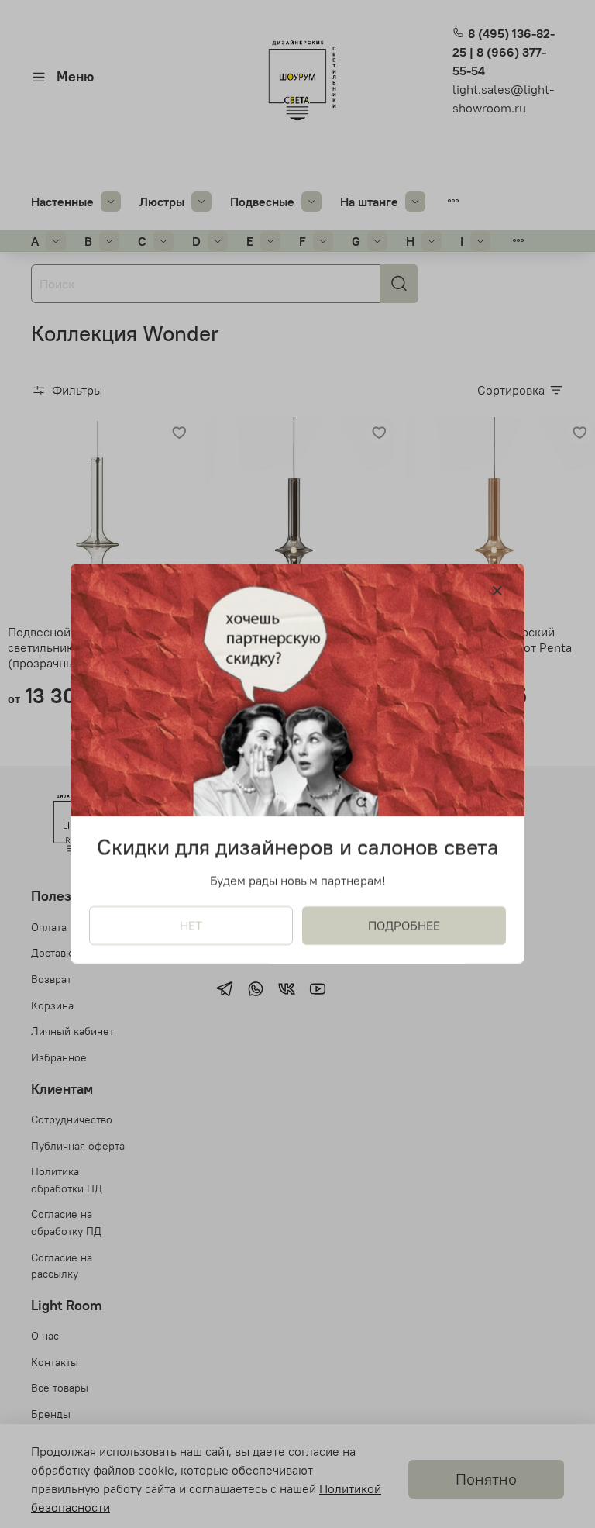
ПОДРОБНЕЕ (404, 926)
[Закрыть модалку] (497, 591)
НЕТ (191, 926)
